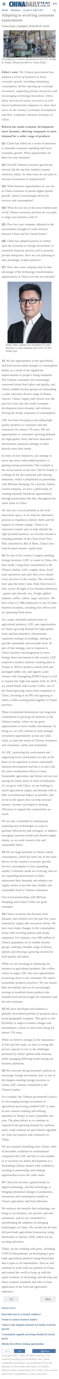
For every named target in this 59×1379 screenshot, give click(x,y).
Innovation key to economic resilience (21, 1314)
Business (15, 10)
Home (5, 10)
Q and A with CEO (33, 10)
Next (47, 1299)
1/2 (11, 1299)
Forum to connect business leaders (19, 1319)
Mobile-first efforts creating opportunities (23, 1343)
